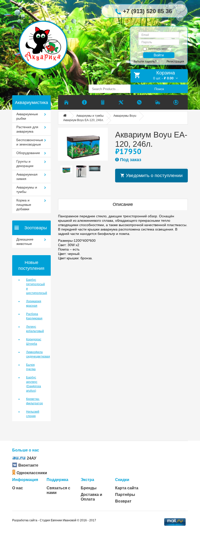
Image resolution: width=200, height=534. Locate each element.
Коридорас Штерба (33, 342)
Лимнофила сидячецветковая (34, 354)
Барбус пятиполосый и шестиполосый (34, 286)
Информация (25, 480)
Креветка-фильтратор (34, 401)
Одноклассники (32, 473)
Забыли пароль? (145, 61)
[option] (66, 169)
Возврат (123, 501)
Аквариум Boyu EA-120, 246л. (83, 120)
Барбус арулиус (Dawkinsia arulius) (33, 384)
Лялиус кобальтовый (34, 329)
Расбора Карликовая (34, 316)
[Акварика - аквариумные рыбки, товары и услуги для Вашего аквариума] (46, 37)
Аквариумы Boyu (124, 115)
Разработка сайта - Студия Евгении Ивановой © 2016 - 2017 (54, 520)
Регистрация (175, 61)
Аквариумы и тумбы (90, 115)
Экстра (87, 480)
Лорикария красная (33, 303)
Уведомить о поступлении (154, 175)
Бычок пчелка (31, 367)
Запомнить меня (157, 48)
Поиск (159, 89)
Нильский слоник (32, 414)
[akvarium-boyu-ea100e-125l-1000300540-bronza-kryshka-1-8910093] (83, 144)
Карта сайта (126, 488)
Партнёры (125, 494)
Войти (159, 55)
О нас (17, 488)
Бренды (89, 488)
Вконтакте (28, 465)
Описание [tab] (123, 204)
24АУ (31, 458)
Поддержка (57, 480)
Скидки (122, 480)
